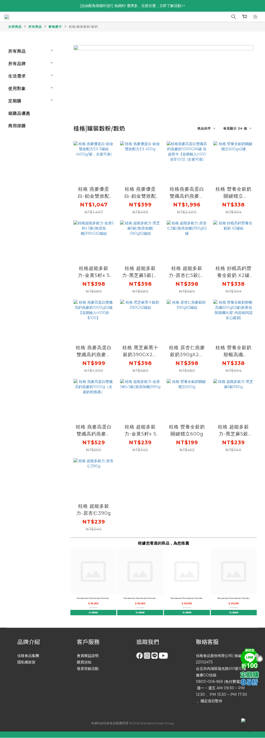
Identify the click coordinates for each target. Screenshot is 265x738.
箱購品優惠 (19, 113)
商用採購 (17, 125)
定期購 (14, 100)
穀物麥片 (55, 26)
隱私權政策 (26, 662)
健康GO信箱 (206, 675)
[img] (251, 658)
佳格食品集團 (28, 655)
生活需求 (17, 76)
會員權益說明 (88, 655)
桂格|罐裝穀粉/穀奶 (83, 26)
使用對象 (17, 88)
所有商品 (35, 26)
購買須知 (84, 662)
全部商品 (15, 26)
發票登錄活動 (88, 668)
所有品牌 (17, 63)
